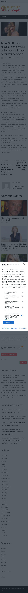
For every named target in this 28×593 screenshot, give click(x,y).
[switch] (22, 296)
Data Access (14, 328)
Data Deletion (5, 328)
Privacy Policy (22, 328)
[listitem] (14, 293)
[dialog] (14, 296)
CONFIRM (8, 322)
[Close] (24, 264)
